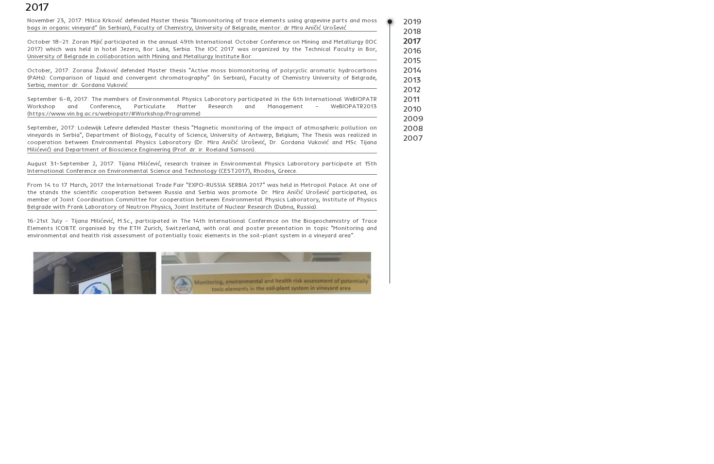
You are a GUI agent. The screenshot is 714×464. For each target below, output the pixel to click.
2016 (412, 50)
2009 (413, 118)
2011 (411, 99)
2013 (412, 79)
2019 (412, 21)
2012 (412, 89)
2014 (412, 70)
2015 (412, 60)
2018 (412, 31)
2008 (413, 128)
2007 (413, 138)
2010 (412, 109)
